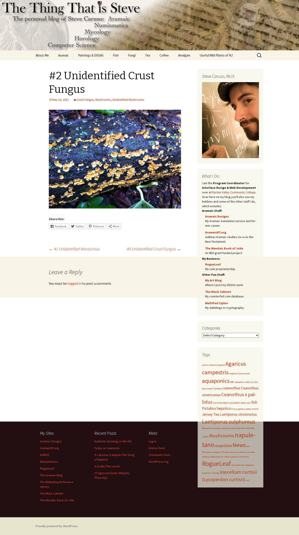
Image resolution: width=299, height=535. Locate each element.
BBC (232, 382)
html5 (255, 409)
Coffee (164, 55)
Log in (152, 441)
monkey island (229, 428)
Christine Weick (221, 402)
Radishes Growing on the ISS (113, 441)
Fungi (132, 55)
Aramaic (63, 55)
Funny (234, 409)
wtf (247, 480)
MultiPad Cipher (216, 303)
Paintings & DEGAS (91, 55)
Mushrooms (103, 100)
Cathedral (218, 388)
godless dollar (245, 409)
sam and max (238, 465)
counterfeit (234, 402)
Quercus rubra (222, 456)
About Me (42, 55)
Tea (147, 55)
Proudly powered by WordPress (57, 526)
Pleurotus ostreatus (212, 452)
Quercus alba (208, 456)
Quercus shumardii (239, 456)
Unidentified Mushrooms (128, 100)
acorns (205, 365)
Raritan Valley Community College (234, 192)
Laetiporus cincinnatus (238, 414)
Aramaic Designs (217, 216)
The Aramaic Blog (51, 475)
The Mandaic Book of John (224, 248)
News (239, 444)
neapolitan (223, 445)
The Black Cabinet (218, 292)
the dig (215, 472)
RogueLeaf (213, 264)
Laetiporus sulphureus (228, 421)
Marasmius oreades (211, 428)
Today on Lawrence (107, 448)
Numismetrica (49, 462)
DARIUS (44, 455)
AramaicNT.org (215, 232)
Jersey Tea (210, 414)
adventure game (217, 365)
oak (248, 446)
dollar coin (246, 402)
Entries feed (157, 448)
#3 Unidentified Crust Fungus (154, 249)
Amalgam (184, 55)
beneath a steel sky (244, 382)
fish (254, 402)
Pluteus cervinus (230, 452)
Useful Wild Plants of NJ (216, 55)
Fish (116, 55)
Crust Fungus (85, 100)
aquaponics (216, 380)
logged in (74, 283)
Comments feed (159, 455)
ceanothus (231, 388)
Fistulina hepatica (216, 408)
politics (242, 452)
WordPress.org (159, 462)
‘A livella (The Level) (107, 466)
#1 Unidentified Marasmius (74, 249)
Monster (241, 428)
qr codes (251, 452)
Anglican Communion (239, 373)
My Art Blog (213, 280)
